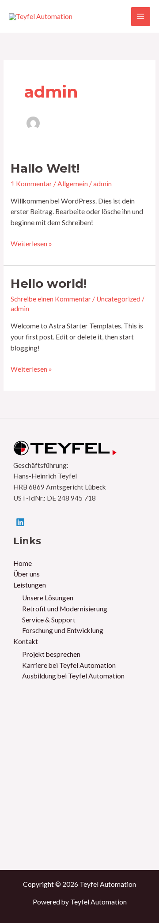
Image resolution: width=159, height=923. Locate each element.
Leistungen (29, 585)
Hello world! (49, 283)
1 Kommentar (31, 184)
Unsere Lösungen (47, 598)
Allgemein (72, 184)
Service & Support (49, 620)
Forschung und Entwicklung (62, 630)
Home (22, 563)
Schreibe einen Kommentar (51, 299)
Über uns (26, 574)
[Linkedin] (20, 522)
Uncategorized (118, 299)
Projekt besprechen (51, 654)
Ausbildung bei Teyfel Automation (73, 676)
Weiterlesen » (31, 244)
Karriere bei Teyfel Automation (69, 665)
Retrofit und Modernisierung (64, 609)
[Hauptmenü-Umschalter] (140, 16)
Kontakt (25, 641)
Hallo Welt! (45, 168)
